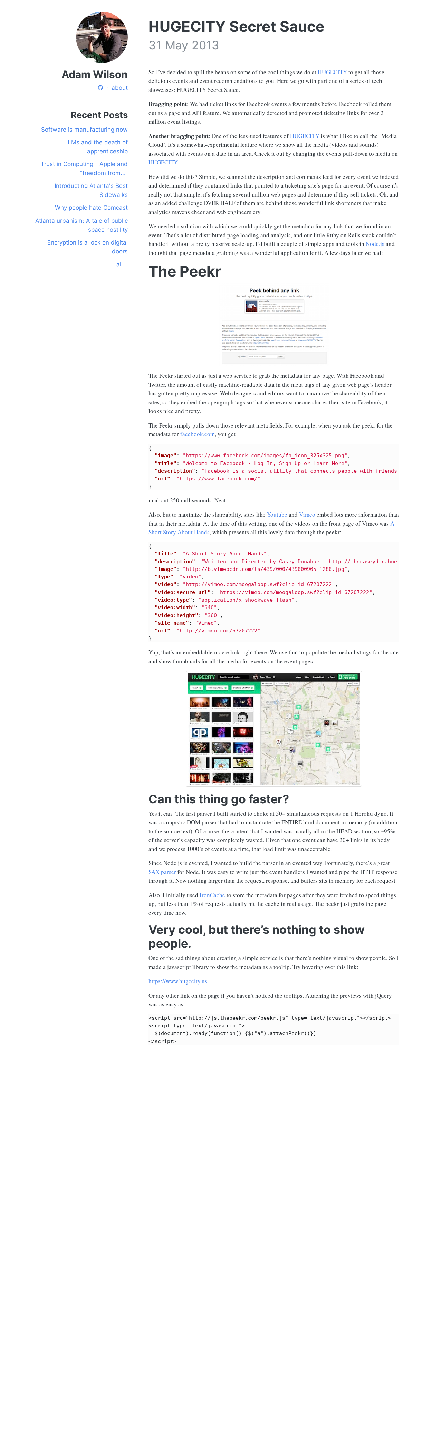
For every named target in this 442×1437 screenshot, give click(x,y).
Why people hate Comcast (91, 207)
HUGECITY (332, 72)
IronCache (212, 895)
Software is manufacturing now (84, 129)
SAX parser (162, 872)
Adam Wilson (94, 74)
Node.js (375, 244)
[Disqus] (273, 1162)
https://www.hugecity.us (177, 981)
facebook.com (197, 434)
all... (122, 264)
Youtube (277, 514)
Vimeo (307, 514)
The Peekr (184, 271)
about (120, 87)
